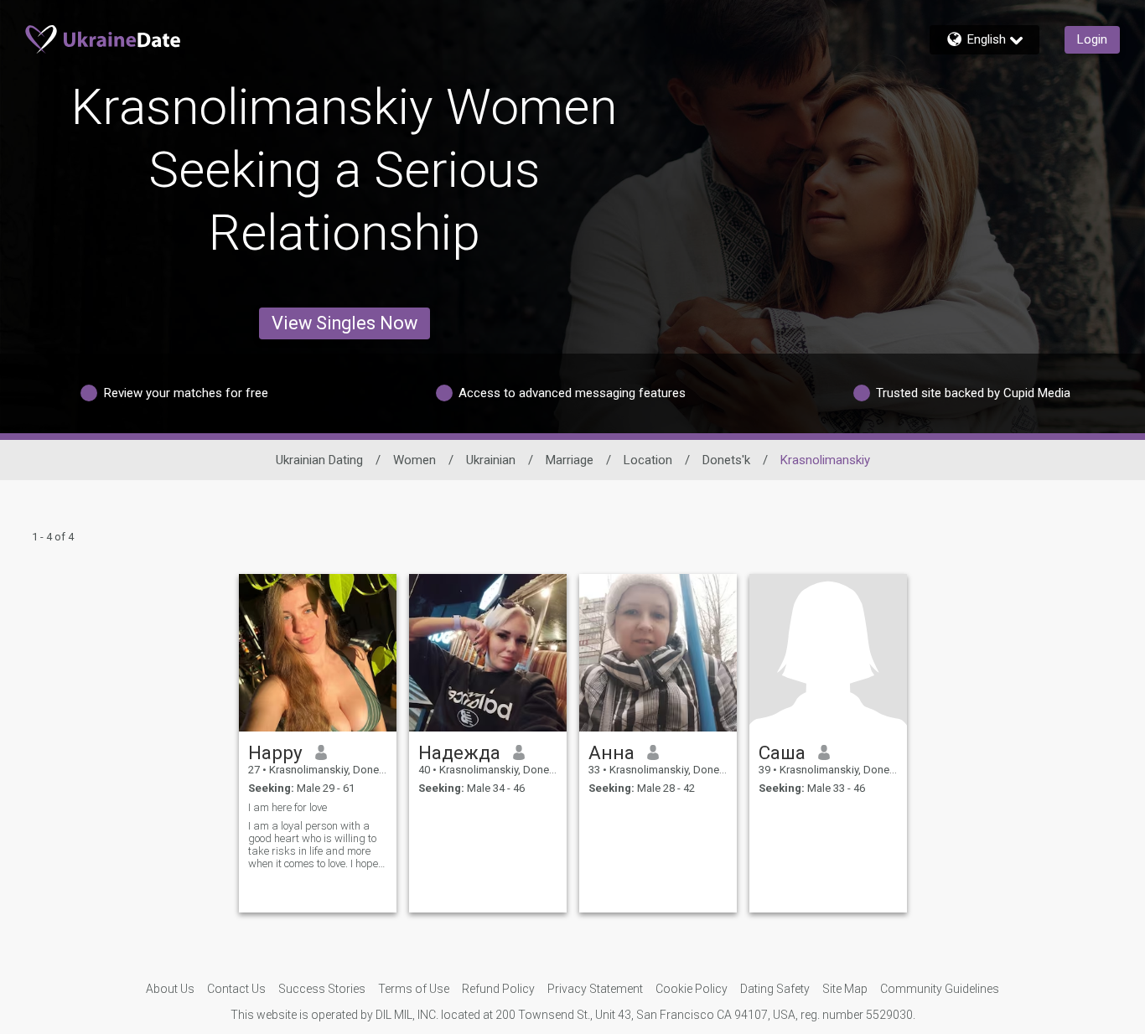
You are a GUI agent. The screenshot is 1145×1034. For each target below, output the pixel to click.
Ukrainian (491, 460)
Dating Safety (775, 988)
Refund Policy (498, 988)
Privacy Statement (595, 988)
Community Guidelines (939, 988)
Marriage (569, 460)
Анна (611, 752)
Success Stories (321, 988)
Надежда (459, 752)
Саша (782, 752)
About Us (170, 988)
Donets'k (726, 460)
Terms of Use (413, 988)
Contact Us (236, 988)
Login (1092, 39)
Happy (275, 752)
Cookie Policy (691, 988)
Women (414, 460)
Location (648, 460)
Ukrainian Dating (319, 460)
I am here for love (287, 807)
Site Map (845, 988)
